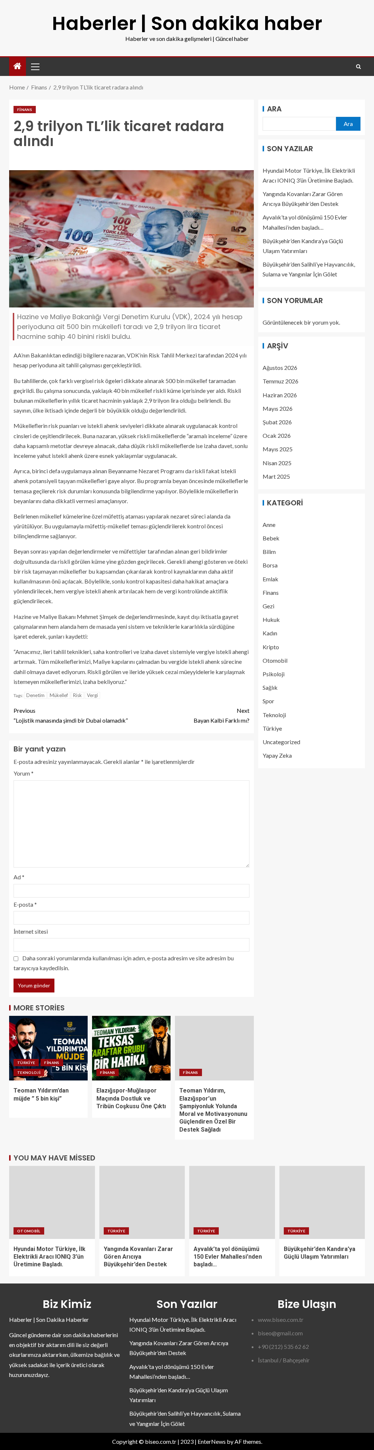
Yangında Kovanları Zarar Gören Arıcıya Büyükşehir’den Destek (138, 1257)
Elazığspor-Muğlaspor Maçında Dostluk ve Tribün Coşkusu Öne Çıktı (131, 1098)
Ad (19, 876)
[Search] (358, 67)
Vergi (92, 695)
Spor (268, 700)
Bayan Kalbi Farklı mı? (221, 715)
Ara (274, 108)
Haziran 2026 (280, 394)
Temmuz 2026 (280, 381)
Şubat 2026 (277, 421)
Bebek (271, 538)
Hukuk (271, 619)
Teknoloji (29, 1072)
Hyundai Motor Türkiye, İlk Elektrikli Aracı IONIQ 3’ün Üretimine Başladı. (49, 1257)
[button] (34, 66)
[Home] (18, 66)
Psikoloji (274, 673)
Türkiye (26, 1062)
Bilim (269, 551)
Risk (77, 695)
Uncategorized (281, 741)
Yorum (24, 773)
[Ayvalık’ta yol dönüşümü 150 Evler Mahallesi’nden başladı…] (232, 1202)
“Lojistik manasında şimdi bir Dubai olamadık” (71, 715)
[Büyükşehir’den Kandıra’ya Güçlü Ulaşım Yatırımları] (322, 1202)
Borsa (270, 565)
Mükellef (59, 695)
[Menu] (34, 66)
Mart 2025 (276, 476)
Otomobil (275, 660)
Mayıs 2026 (278, 408)
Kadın (270, 633)
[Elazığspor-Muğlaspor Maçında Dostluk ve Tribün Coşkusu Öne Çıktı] (131, 1048)
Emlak (270, 578)
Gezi (268, 605)
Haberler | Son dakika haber (187, 23)
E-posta (25, 904)
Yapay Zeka (277, 755)
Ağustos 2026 (280, 367)
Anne (269, 524)
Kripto (271, 646)
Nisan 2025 (277, 462)
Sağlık (270, 687)
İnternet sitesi (31, 931)
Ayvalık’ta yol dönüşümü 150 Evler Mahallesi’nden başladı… (228, 1257)
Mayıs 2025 (278, 448)
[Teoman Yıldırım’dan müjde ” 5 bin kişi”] (48, 1048)
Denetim (35, 695)
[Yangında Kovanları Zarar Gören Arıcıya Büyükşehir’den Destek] (142, 1202)
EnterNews (212, 1441)
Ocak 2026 (277, 435)
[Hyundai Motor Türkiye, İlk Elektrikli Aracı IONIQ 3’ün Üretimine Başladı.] (52, 1202)
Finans (24, 109)
